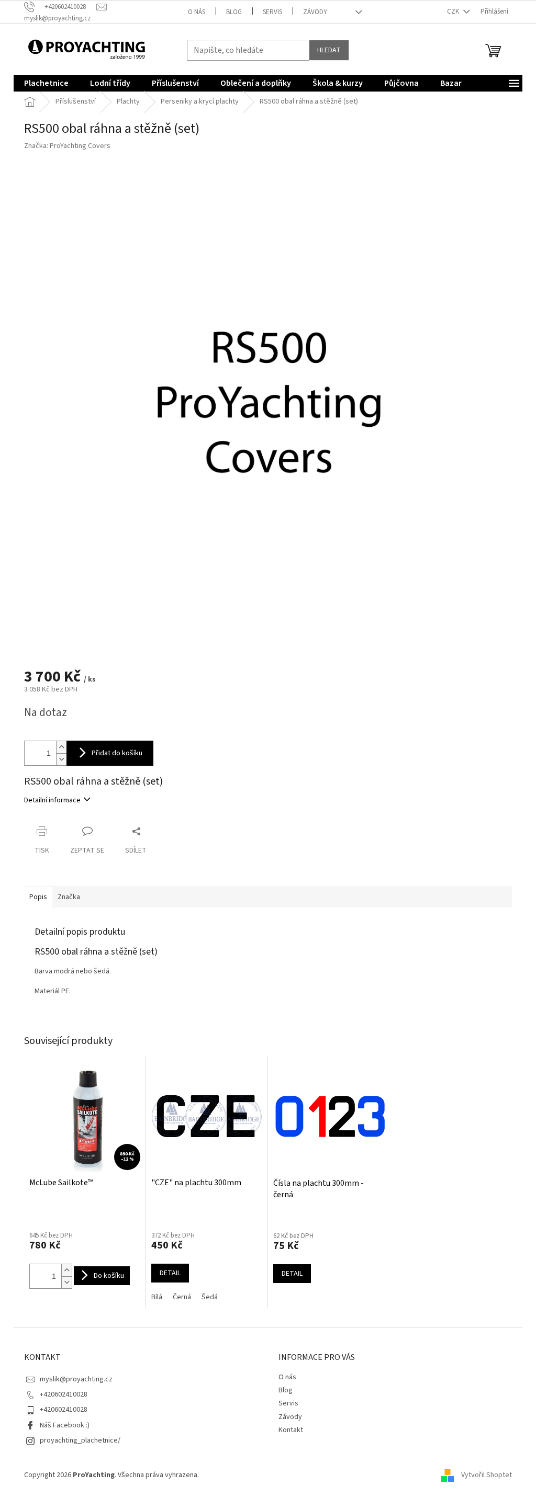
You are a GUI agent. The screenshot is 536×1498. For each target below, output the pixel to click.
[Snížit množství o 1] (61, 759)
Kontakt (290, 1430)
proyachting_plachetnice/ (80, 1440)
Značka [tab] (69, 897)
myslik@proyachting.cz (76, 1379)
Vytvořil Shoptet (486, 1475)
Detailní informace (52, 800)
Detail (170, 1273)
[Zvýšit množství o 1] (61, 747)
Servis (272, 12)
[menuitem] (46, 83)
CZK (454, 11)
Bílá (156, 1297)
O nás (196, 12)
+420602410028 (63, 1394)
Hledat (329, 50)
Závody (315, 12)
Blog (234, 12)
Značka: (67, 146)
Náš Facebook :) (65, 1425)
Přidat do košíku (117, 753)
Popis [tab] (38, 897)
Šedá (210, 1297)
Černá (182, 1297)
